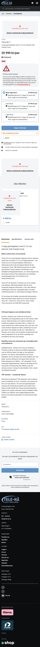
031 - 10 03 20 (5, 516)
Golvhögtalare (18, 13)
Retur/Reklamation (7, 565)
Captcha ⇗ (27, 479)
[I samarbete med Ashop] (7, 643)
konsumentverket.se (24, 84)
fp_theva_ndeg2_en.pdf (11, 429)
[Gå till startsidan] (6, 3)
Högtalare (9, 13)
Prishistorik (7, 57)
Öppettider (4, 560)
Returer (3, 542)
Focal (3, 421)
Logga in (4, 549)
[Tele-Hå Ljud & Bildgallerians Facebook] (19, 591)
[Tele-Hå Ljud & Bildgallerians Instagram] (19, 587)
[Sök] (3, 8)
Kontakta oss (5, 537)
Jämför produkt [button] (8, 440)
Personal (4, 555)
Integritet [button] (4, 563)
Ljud (2, 13)
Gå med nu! (20, 470)
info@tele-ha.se (6, 519)
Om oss (3, 552)
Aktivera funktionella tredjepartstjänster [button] (20, 33)
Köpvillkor (4, 539)
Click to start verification (22, 477)
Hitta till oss (5, 557)
